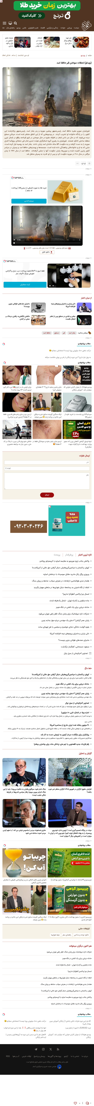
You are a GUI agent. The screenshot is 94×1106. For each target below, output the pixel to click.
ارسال (47, 495)
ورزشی (69, 27)
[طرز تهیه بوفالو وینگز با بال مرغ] (81, 42)
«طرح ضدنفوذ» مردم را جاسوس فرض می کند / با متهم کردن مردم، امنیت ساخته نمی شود (24, 832)
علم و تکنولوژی (33, 27)
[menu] (4, 23)
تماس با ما (75, 1056)
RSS (8, 1056)
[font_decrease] (77, 163)
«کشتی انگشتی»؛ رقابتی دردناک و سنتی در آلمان (18, 317)
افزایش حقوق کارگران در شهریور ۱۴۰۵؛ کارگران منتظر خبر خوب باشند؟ (70, 791)
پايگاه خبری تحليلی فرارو (42, 1062)
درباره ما (85, 1056)
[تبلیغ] (47, 10)
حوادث (62, 27)
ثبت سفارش (25, 284)
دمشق (56, 333)
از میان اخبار (86, 298)
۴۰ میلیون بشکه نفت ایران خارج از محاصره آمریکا (69, 725)
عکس (24, 27)
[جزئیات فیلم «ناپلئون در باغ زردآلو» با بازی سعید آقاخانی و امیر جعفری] (22, 42)
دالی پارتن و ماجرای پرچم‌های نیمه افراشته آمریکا (63, 305)
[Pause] (49, 285)
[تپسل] (12, 178)
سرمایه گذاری (29, 201)
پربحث (57, 554)
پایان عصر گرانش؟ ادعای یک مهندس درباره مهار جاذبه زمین (65, 620)
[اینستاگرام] (43, 1049)
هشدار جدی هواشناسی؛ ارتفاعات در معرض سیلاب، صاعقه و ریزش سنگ (60, 581)
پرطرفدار (69, 554)
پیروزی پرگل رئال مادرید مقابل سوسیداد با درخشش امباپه (66, 574)
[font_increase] (89, 163)
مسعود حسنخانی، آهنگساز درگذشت (75, 647)
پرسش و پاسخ (39, 1056)
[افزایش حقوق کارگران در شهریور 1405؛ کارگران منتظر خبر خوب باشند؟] (70, 772)
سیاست (76, 27)
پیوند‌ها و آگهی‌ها (54, 1056)
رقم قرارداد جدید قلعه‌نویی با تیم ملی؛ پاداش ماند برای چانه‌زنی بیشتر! (61, 744)
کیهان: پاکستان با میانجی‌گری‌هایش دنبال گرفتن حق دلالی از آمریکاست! (60, 567)
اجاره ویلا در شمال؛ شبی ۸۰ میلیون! (75, 712)
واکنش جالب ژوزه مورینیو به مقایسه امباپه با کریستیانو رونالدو (64, 561)
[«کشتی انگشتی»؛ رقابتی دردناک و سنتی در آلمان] (38, 320)
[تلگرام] (36, 1049)
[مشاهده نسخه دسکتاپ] (10, 23)
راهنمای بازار (10, 27)
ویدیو (18, 27)
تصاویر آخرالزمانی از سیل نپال (76, 653)
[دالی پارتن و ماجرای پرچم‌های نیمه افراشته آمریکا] (84, 308)
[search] (15, 23)
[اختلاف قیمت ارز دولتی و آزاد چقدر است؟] (51, 42)
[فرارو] (86, 26)
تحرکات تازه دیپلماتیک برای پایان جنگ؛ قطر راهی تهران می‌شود (64, 614)
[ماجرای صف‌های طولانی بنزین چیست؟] (38, 308)
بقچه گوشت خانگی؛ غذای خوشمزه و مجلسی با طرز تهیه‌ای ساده (63, 627)
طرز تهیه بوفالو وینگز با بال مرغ (67, 41)
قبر (64, 333)
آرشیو (66, 1056)
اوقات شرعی (26, 1056)
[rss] (58, 1049)
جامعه (2, 27)
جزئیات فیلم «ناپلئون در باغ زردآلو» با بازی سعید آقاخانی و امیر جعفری (9, 42)
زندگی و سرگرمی (53, 27)
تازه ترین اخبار (85, 554)
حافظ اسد (46, 333)
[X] (50, 1049)
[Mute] (53, 285)
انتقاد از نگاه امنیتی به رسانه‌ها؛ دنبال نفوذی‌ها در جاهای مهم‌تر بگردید (61, 587)
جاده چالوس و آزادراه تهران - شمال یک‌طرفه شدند (69, 600)
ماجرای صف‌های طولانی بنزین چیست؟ (19, 305)
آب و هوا (15, 1056)
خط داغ (88, 668)
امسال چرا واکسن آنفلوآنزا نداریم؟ (76, 594)
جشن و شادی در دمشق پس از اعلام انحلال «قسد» (62, 317)
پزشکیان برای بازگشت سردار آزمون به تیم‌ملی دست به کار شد (65, 734)
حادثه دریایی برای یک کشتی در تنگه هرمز (72, 607)
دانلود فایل (46, 252)
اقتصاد (42, 27)
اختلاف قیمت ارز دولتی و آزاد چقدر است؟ (39, 42)
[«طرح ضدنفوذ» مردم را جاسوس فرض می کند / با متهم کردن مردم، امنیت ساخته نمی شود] (24, 813)
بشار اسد (72, 333)
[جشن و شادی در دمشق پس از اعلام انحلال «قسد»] (84, 320)
